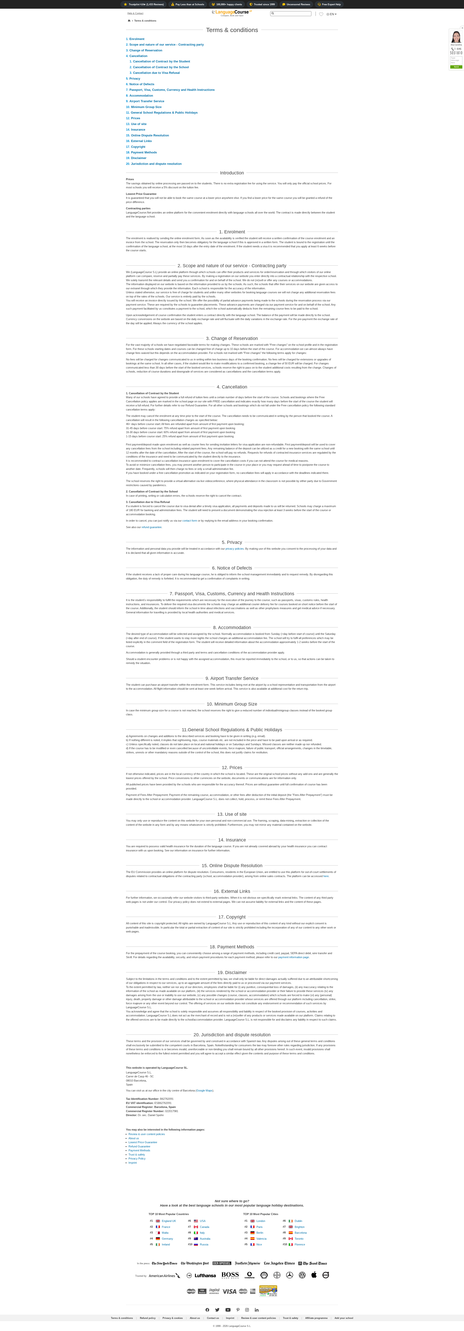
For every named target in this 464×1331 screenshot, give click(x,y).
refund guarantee (151, 527)
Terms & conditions (122, 1318)
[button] (321, 15)
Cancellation (138, 56)
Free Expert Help (331, 4)
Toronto (299, 1238)
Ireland (166, 1244)
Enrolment (136, 39)
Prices (135, 118)
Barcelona (301, 1232)
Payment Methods (144, 152)
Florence (300, 1244)
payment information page (293, 957)
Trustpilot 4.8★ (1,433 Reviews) (146, 4)
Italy (202, 1232)
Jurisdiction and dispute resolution (156, 164)
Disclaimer (138, 158)
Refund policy (148, 1318)
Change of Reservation (145, 50)
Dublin (298, 1221)
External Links (141, 141)
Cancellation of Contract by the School (161, 67)
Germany (167, 1238)
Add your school (344, 1318)
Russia (204, 1244)
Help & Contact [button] (135, 13)
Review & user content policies (147, 1134)
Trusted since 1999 (264, 4)
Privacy (134, 78)
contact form (189, 520)
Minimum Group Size (146, 107)
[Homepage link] (129, 21)
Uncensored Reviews (298, 4)
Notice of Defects (141, 84)
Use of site (138, 124)
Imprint (133, 1162)
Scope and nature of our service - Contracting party (166, 44)
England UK (169, 1221)
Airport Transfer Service (146, 101)
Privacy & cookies (173, 1318)
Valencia (261, 1238)
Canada (204, 1227)
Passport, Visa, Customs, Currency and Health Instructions (172, 90)
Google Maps (204, 1090)
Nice (259, 1244)
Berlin (259, 1232)
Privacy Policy (137, 1158)
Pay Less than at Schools (190, 4)
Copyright (138, 147)
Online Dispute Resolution (150, 135)
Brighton (299, 1227)
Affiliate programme (316, 1318)
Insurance (138, 129)
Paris (259, 1227)
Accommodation (141, 95)
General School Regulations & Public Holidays (164, 112)
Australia (205, 1238)
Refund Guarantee (139, 1146)
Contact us (213, 1318)
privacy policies (234, 548)
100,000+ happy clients (229, 4)
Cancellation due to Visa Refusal (156, 73)
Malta (165, 1232)
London (260, 1221)
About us (134, 1138)
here (326, 876)
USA (203, 1221)
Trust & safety (137, 1154)
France (166, 1227)
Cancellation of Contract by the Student (161, 61)
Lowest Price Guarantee (143, 1142)
